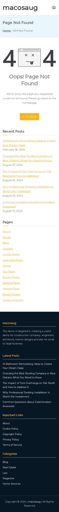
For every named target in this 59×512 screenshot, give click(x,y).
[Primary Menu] (53, 7)
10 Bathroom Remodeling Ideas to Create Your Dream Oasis (29, 143)
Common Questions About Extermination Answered (29, 204)
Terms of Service (13, 300)
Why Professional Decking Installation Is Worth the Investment (28, 189)
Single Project (11, 294)
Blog (6, 242)
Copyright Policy (13, 260)
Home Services (11, 483)
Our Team (9, 271)
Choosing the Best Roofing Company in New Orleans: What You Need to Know (27, 158)
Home (7, 265)
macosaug (20, 7)
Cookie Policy (11, 254)
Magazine (8, 478)
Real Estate (9, 467)
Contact (8, 248)
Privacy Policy (11, 277)
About (7, 231)
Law (5, 473)
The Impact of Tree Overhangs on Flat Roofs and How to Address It (27, 173)
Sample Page (11, 282)
